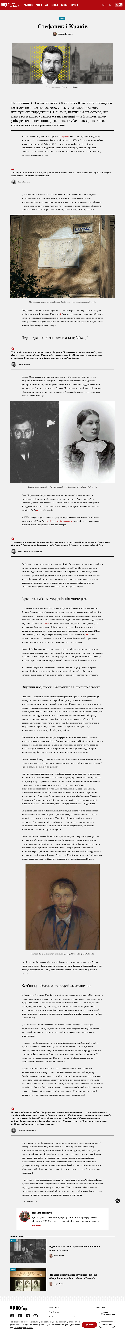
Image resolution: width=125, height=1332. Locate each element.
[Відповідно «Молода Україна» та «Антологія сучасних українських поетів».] (87, 634)
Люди (39, 5)
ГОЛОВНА (28, 5)
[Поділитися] (117, 1200)
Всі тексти (36, 1225)
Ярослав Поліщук (65, 33)
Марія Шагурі (59, 1255)
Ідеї (47, 5)
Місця (55, 5)
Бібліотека (54, 1307)
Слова (64, 5)
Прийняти (89, 1324)
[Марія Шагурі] (51, 1255)
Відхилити (107, 1324)
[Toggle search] (103, 4)
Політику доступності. (23, 1327)
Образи (74, 5)
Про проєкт (54, 1312)
